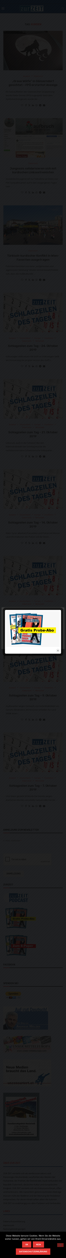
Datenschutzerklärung (33, 1251)
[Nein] (60, 1245)
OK (26, 1244)
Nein (38, 1244)
